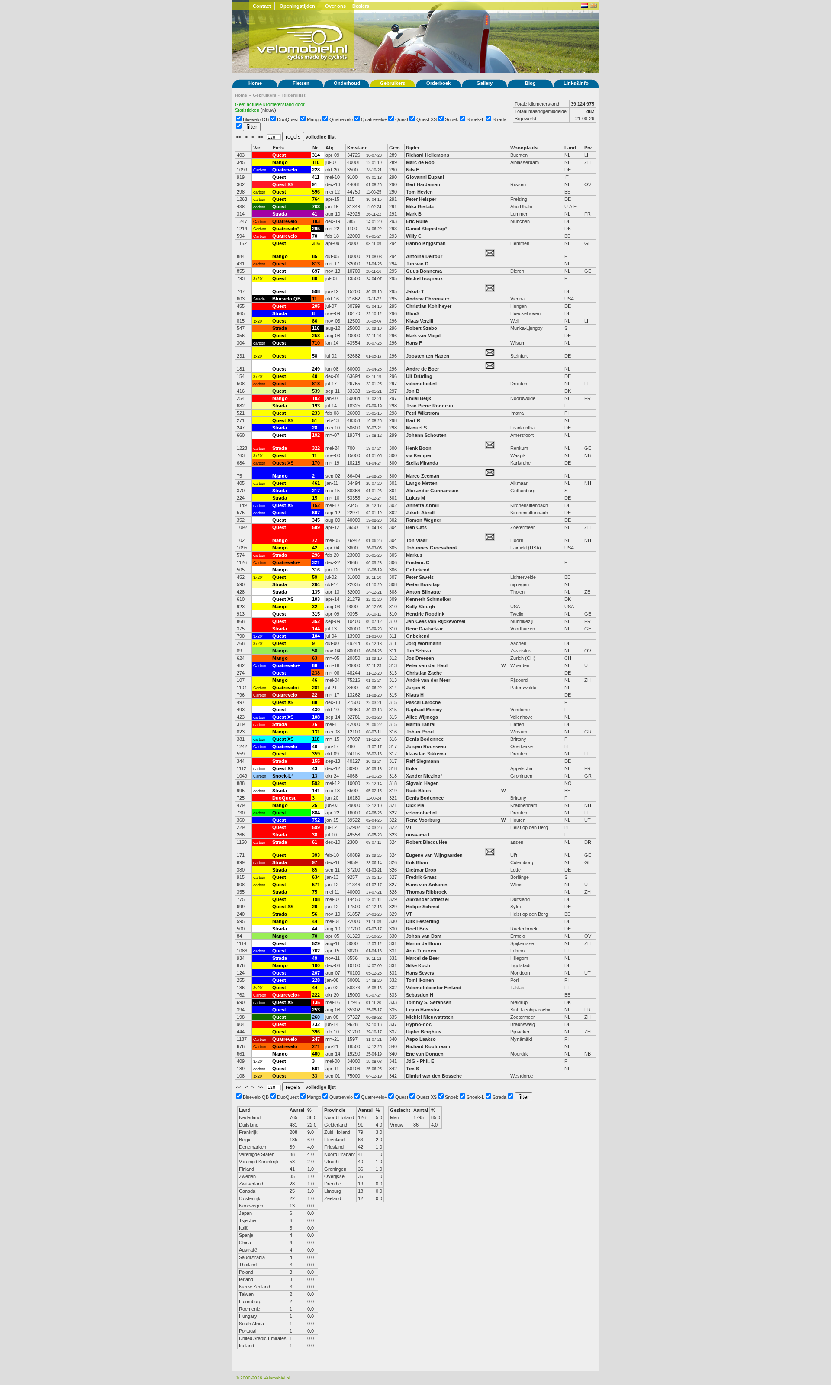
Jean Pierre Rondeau (429, 405)
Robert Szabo (421, 328)
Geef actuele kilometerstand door (270, 104)
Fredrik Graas (421, 877)
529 (316, 943)
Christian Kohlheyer (428, 306)
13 (314, 775)
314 (316, 155)
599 (316, 827)
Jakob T (415, 291)
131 (316, 731)
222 (316, 995)
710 (316, 342)
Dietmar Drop (421, 869)
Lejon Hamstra (422, 1009)
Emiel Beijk (418, 398)
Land (570, 147)
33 (314, 1075)
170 (316, 462)
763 (316, 206)
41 (314, 213)
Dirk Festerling (422, 921)
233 (316, 413)
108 (316, 717)
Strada (499, 119)
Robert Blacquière (426, 842)
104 (316, 636)
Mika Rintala (420, 206)
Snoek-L (475, 119)
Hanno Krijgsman (426, 243)
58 (314, 355)
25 (314, 805)
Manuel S (416, 427)
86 (314, 320)
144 (316, 628)
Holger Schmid (423, 906)
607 (316, 512)
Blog (530, 83)
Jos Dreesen (420, 658)
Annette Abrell (422, 505)
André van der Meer (428, 680)
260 (316, 1017)
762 (316, 950)
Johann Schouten (426, 435)
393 (316, 855)
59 (314, 577)
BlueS (412, 313)
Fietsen (301, 83)
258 (316, 335)
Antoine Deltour (424, 256)
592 (316, 783)
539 (316, 391)
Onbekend (418, 569)
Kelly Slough (420, 606)
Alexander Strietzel (427, 899)
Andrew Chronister (427, 298)
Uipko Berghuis (423, 1031)
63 (314, 658)
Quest (401, 119)
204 (316, 584)
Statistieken (247, 110)
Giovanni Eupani (425, 177)
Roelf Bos (417, 928)
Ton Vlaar (416, 540)
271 (316, 1046)
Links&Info (576, 83)
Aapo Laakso (421, 1039)
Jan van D (417, 263)
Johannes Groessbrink (432, 547)
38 (314, 834)
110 (315, 162)
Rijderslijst (293, 95)
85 (314, 256)
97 (314, 862)
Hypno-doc (419, 1024)
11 (314, 298)
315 (316, 614)
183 (316, 221)
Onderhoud (347, 83)
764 (316, 199)
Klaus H (415, 694)
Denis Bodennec (425, 739)
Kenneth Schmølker (428, 599)
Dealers (360, 6)
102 (316, 398)
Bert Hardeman (423, 184)
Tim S (412, 1068)
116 (315, 328)
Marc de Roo (420, 162)
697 (316, 271)
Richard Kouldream (428, 1046)
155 (316, 761)
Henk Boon (419, 448)
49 (314, 958)
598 (316, 291)
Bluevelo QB (256, 119)
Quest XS (426, 119)
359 (316, 753)
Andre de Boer (422, 368)
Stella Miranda (422, 462)
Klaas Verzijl (419, 320)
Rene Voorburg (423, 820)
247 (316, 1039)
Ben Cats (416, 527)
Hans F (414, 342)
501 (316, 1068)
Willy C (414, 236)
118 (315, 739)
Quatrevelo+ (374, 119)
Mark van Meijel (423, 335)
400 (316, 1053)
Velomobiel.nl (277, 1377)
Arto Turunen (421, 950)
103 (316, 599)
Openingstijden (297, 6)
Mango (314, 119)
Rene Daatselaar (424, 628)
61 (314, 842)
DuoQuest (288, 119)
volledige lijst (321, 136)
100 (316, 965)
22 (314, 694)
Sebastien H (419, 995)
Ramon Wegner (423, 520)
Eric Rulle (417, 221)
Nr (315, 147)
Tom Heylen (419, 191)
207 (316, 972)
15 (314, 497)
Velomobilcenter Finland (433, 987)
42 (314, 547)
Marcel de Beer (422, 958)
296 (316, 555)
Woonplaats (524, 147)
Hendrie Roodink (425, 614)
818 (316, 383)
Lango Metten (422, 483)
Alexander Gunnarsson (432, 490)
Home (255, 83)
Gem (394, 147)
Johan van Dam (423, 936)
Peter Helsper (421, 199)
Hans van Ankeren (427, 884)
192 (316, 435)
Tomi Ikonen (420, 980)
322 (316, 448)
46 (314, 680)
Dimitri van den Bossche (434, 1075)
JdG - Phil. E (420, 1061)
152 (316, 505)
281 (316, 687)
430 (316, 709)
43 (314, 768)
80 (314, 278)
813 (316, 263)
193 (316, 405)
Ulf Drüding (419, 376)
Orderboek (438, 83)
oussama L (418, 834)
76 (314, 724)
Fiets (278, 147)
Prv (588, 147)
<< (239, 136)
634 (316, 877)
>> (261, 136)
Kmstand (357, 147)
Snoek (451, 119)
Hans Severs (420, 972)
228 (316, 169)
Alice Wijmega (422, 717)
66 (314, 665)
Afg (329, 147)
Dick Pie (415, 805)
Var (256, 147)
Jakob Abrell (420, 512)
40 (314, 376)
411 (315, 177)
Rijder (412, 147)
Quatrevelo (341, 119)
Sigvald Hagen (422, 783)
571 (316, 884)
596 (316, 191)
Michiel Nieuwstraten (430, 1017)
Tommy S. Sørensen (428, 1002)
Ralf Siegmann (422, 761)
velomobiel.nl (421, 383)
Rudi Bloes (418, 790)
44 (314, 921)
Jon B (412, 391)
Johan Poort (420, 731)
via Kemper (419, 455)
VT (409, 827)
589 (316, 527)
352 (316, 621)
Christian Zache (424, 672)
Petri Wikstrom (422, 413)
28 (314, 427)
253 (316, 1009)
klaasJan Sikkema (426, 753)
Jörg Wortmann (423, 643)
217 (316, 490)
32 (314, 606)
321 (316, 562)
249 (316, 368)
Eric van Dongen (425, 1053)
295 (316, 228)
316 (316, 243)
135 (316, 591)
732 (316, 1024)
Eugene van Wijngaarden (434, 855)
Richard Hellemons (427, 155)
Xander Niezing (423, 775)
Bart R (413, 420)
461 (316, 483)
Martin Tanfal (420, 724)
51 (314, 420)
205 (316, 306)
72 (314, 540)
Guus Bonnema (424, 271)
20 (314, 906)
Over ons (335, 6)
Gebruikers (392, 83)
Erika (412, 768)
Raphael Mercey (424, 709)
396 (316, 1031)
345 (316, 520)
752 (316, 820)
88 (314, 702)
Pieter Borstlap (423, 584)
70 (314, 236)
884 (316, 812)
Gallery (485, 83)
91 (314, 184)
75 (314, 891)
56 (314, 914)
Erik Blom (417, 862)
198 (316, 899)
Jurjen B (415, 687)
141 (316, 790)
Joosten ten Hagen (427, 355)
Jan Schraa (418, 650)
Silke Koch (418, 965)
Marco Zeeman (422, 475)
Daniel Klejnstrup (425, 228)
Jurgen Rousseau (426, 746)
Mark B (414, 213)
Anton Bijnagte (423, 591)
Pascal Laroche (423, 702)
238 (316, 672)
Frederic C (417, 562)
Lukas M (415, 497)
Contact (262, 6)
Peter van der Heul (427, 665)
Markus (414, 555)
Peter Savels (420, 577)
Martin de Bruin (423, 943)
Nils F (412, 169)
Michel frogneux (424, 278)
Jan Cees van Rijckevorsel (435, 621)
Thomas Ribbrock (426, 891)
